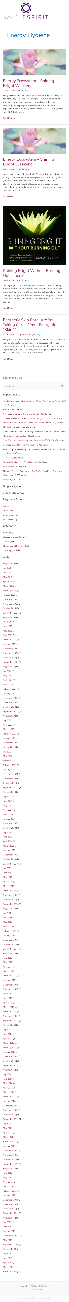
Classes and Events (12, 536)
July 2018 (7, 913)
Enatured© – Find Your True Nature (19, 462)
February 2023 (10, 733)
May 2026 (7, 577)
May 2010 (7, 1240)
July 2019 (7, 868)
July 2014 (7, 1074)
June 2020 (7, 836)
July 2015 (7, 1029)
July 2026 (7, 567)
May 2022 (7, 756)
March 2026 (8, 585)
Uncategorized (10, 550)
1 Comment (8, 334)
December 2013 (10, 1105)
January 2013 (9, 1146)
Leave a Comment (11, 90)
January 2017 (9, 980)
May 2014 (7, 1083)
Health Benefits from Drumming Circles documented (27, 431)
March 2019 (8, 886)
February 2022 (10, 765)
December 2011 (10, 1199)
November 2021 (10, 778)
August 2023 (9, 715)
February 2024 (10, 688)
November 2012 (10, 1154)
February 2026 (10, 590)
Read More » (9, 118)
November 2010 (10, 1235)
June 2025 (7, 626)
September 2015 (11, 1020)
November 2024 (10, 653)
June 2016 (7, 998)
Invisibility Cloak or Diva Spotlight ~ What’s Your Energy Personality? (34, 401)
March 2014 (8, 1092)
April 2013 (8, 1132)
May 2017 (7, 962)
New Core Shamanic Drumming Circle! (21, 413)
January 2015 (9, 1052)
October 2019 (9, 859)
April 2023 (8, 724)
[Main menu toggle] (62, 11)
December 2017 (10, 939)
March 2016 (8, 1007)
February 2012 (10, 1190)
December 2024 (10, 648)
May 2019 (7, 877)
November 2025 (10, 603)
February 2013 (10, 1141)
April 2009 (8, 1262)
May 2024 (7, 675)
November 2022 (10, 742)
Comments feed (10, 514)
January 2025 (9, 644)
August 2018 (9, 908)
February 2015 (10, 1047)
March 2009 (8, 1267)
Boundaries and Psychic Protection (19, 444)
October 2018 (9, 899)
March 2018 (8, 926)
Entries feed (8, 510)
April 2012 (8, 1181)
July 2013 (7, 1123)
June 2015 (7, 1034)
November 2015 (10, 1016)
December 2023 (10, 698)
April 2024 (8, 680)
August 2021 (9, 792)
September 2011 (11, 1213)
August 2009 (9, 1249)
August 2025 (9, 617)
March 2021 (8, 814)
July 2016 (7, 993)
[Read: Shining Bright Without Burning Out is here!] (34, 235)
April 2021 (8, 809)
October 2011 (9, 1208)
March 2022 (8, 760)
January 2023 (9, 738)
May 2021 (7, 805)
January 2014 (9, 1101)
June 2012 (7, 1172)
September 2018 (11, 904)
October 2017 (9, 944)
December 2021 (10, 774)
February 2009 (10, 1271)
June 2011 (7, 1226)
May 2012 (7, 1177)
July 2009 (7, 1253)
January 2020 (9, 850)
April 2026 (8, 581)
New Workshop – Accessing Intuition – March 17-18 (26, 440)
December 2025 (10, 599)
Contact (6, 457)
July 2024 (7, 671)
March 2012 (8, 1186)
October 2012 (9, 1159)
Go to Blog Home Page (13, 492)
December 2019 (10, 854)
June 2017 (7, 957)
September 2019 (11, 863)
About (6, 479)
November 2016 (10, 989)
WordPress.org (10, 519)
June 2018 (7, 917)
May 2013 (7, 1128)
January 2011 (9, 1231)
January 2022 (9, 769)
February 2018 (10, 931)
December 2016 (10, 984)
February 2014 (10, 1096)
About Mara (8, 466)
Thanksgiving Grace (12, 426)
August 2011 (9, 1217)
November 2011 (10, 1204)
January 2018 (9, 935)
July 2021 (7, 796)
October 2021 (9, 783)
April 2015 (8, 1038)
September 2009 (11, 1244)
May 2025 (7, 630)
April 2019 (8, 881)
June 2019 (7, 872)
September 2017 (11, 948)
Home (6, 409)
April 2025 (8, 635)
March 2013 (8, 1137)
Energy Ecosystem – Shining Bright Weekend (28, 83)
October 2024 (9, 657)
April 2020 (8, 841)
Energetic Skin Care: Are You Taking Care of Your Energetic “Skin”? (29, 324)
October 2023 (9, 706)
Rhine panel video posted (14, 435)
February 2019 (10, 890)
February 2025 (10, 639)
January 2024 (9, 693)
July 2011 (7, 1222)
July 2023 (7, 720)
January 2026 (9, 594)
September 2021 (11, 787)
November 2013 (10, 1110)
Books (6, 532)
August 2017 (9, 953)
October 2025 (9, 608)
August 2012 (9, 1168)
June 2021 (7, 801)
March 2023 (8, 729)
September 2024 (11, 662)
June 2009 (7, 1258)
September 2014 (11, 1065)
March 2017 (8, 971)
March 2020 (8, 845)
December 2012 (10, 1150)
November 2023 (10, 702)
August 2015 (9, 1025)
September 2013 (11, 1119)
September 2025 (11, 612)
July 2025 (7, 621)
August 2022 (9, 747)
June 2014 (7, 1078)
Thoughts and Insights (26, 334)
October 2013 (9, 1114)
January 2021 (9, 818)
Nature (6, 541)
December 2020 (10, 823)
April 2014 (8, 1087)
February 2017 (10, 975)
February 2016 (10, 1011)
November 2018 (10, 895)
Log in (6, 506)
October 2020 (9, 827)
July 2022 (7, 751)
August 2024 (9, 666)
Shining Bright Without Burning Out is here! (31, 273)
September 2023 (11, 711)
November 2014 (10, 1056)
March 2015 (8, 1042)
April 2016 (8, 1002)
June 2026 (7, 572)
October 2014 (9, 1060)
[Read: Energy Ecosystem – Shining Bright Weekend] (34, 62)
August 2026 (9, 563)
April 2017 (8, 966)
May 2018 (7, 921)
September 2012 (11, 1164)
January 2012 (9, 1195)
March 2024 (8, 684)
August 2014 (9, 1069)
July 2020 (7, 832)
